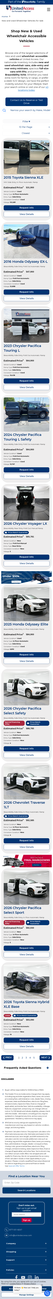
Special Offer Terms (16, 1166)
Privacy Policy (30, 1284)
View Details (27, 214)
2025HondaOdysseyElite (26, 624)
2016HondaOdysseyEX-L (26, 262)
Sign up (26, 1220)
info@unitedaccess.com (20, 1235)
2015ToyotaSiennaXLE (23, 177)
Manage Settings (26, 1295)
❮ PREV (7, 1058)
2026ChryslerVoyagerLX (25, 524)
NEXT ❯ (45, 1058)
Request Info (26, 208)
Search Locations (26, 1190)
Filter (27, 122)
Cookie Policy (15, 1284)
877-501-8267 (15, 1230)
